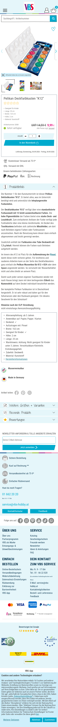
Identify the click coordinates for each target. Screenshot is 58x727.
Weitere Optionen (11, 719)
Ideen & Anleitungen (39, 549)
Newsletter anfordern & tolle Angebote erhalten (29, 433)
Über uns (6, 535)
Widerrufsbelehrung (11, 576)
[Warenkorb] (53, 10)
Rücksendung (8, 583)
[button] (4, 51)
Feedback (43, 511)
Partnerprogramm (10, 539)
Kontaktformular (15, 511)
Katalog (33, 535)
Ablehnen (36, 719)
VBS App (6, 593)
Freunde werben (37, 542)
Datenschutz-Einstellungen (14, 579)
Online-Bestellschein (11, 569)
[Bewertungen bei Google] (29, 629)
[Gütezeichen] (8, 641)
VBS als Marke (8, 542)
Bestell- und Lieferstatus (41, 593)
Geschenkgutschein (39, 539)
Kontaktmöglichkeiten (40, 589)
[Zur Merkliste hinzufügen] (53, 28)
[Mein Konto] (46, 10)
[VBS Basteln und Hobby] (29, 6)
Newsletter (35, 546)
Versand (51, 128)
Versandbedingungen (12, 572)
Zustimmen (50, 719)
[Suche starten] (53, 18)
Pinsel (53, 254)
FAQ (32, 552)
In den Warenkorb (27, 142)
